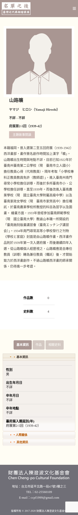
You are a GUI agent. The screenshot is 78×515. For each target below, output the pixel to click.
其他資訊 (22, 442)
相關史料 (54, 344)
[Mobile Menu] (74, 9)
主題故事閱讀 (22, 134)
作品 (39, 344)
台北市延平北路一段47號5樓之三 (43, 486)
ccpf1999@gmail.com (45, 497)
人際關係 (21, 434)
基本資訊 (23, 344)
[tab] (39, 357)
